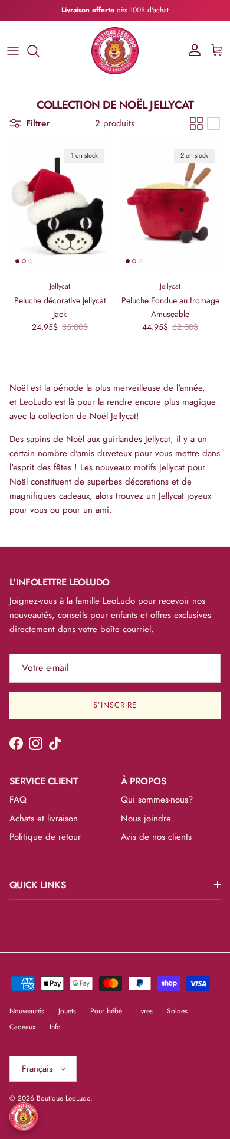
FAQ (18, 799)
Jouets (67, 1011)
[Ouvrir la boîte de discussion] (23, 1116)
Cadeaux (22, 1027)
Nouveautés (26, 1011)
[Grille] (196, 123)
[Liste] (213, 123)
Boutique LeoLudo (63, 1098)
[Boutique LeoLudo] (115, 50)
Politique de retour (45, 836)
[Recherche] (39, 51)
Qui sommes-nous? (157, 799)
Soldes (177, 1011)
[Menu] (13, 51)
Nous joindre (146, 818)
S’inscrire (115, 705)
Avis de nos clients (156, 836)
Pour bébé (106, 1011)
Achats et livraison (43, 818)
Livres (144, 1011)
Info (55, 1027)
